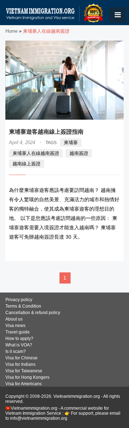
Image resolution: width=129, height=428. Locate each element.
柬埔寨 (71, 142)
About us (14, 319)
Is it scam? (15, 351)
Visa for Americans (23, 383)
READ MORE (99, 250)
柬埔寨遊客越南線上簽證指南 (46, 132)
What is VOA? (18, 345)
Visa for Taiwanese (23, 370)
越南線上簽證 (26, 163)
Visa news (15, 325)
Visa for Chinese (21, 357)
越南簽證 (79, 153)
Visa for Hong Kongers (27, 377)
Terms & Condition (23, 306)
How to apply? (19, 338)
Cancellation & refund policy (32, 312)
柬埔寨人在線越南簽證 (36, 153)
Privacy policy (18, 299)
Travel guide (17, 332)
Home (11, 31)
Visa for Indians (20, 364)
